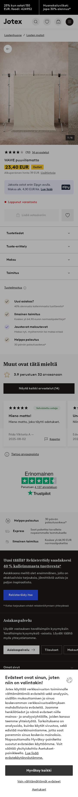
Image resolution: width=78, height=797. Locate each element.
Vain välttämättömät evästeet (39, 781)
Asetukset (39, 789)
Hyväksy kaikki (39, 770)
